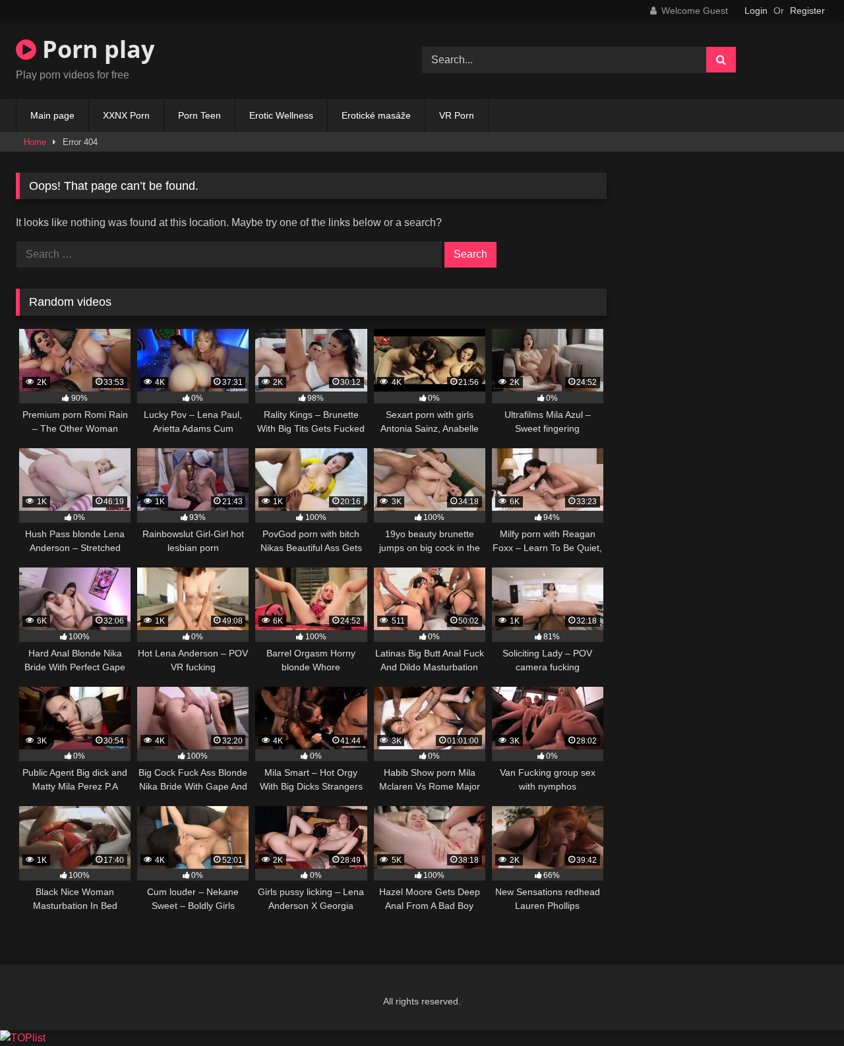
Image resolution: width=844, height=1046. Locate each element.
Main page (52, 115)
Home (35, 142)
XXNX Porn (126, 115)
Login (756, 10)
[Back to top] (803, 1007)
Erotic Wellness (281, 115)
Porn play (95, 49)
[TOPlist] (22, 1037)
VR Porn (456, 115)
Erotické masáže (376, 115)
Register (807, 10)
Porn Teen (199, 115)
